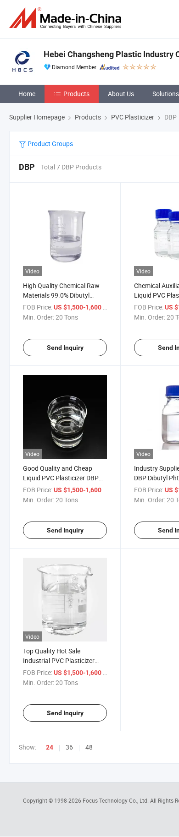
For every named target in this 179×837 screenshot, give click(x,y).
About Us (121, 93)
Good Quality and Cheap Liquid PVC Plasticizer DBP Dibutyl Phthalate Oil (61, 478)
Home (26, 93)
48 (89, 747)
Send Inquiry (65, 347)
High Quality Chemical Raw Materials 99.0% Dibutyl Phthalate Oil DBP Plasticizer (63, 295)
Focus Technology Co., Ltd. (116, 800)
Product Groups (49, 143)
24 (49, 747)
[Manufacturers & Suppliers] (67, 18)
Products (76, 93)
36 (69, 747)
